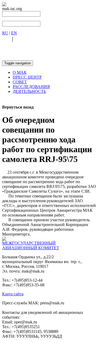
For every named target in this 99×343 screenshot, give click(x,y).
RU (5, 33)
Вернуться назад (18, 107)
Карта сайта (12, 294)
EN (14, 33)
